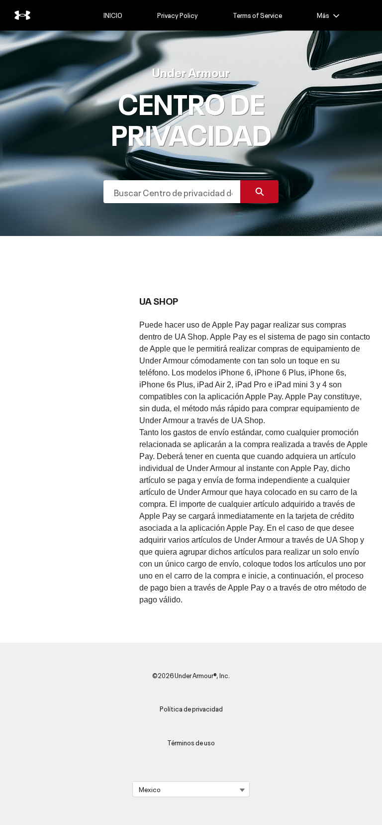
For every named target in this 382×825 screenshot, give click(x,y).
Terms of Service (257, 14)
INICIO (112, 14)
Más (323, 14)
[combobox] (171, 191)
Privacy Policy (177, 14)
